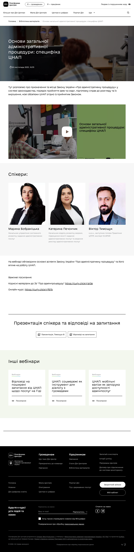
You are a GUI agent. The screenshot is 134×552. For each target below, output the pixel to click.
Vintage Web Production (45, 537)
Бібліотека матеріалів (29, 21)
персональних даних (74, 524)
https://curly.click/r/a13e (79, 283)
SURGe (121, 537)
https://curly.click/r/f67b (39, 289)
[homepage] (14, 6)
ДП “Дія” (105, 537)
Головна (12, 21)
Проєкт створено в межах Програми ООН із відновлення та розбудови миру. (63, 539)
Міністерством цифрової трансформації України (83, 537)
